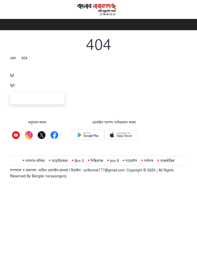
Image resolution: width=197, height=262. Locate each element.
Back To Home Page (37, 99)
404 (24, 58)
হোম (13, 58)
